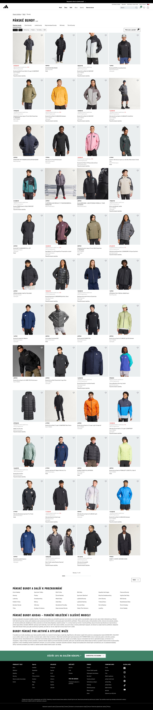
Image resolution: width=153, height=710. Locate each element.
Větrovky (36, 605)
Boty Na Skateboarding (105, 595)
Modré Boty (59, 598)
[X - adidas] (131, 677)
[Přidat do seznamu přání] (41, 35)
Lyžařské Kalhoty (81, 602)
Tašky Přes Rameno (82, 608)
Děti (71, 7)
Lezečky (101, 608)
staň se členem (142, 4)
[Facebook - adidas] (131, 668)
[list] (76, 25)
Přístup (108, 706)
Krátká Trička (16, 602)
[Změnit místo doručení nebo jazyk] (148, 4)
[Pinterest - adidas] (131, 681)
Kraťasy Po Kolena (39, 608)
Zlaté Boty (58, 602)
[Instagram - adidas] (131, 672)
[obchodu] (5, 7)
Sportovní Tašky (38, 592)
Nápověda (124, 4)
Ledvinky (15, 598)
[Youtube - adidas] (131, 690)
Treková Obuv (102, 602)
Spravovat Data (60, 706)
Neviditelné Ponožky (61, 605)
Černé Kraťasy (124, 605)
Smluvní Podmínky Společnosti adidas (96, 706)
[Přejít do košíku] (148, 8)
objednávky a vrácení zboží (132, 4)
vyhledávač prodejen (116, 4)
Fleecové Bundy (124, 592)
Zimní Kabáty (16, 592)
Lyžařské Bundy (81, 598)
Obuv (76, 7)
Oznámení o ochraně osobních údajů (78, 706)
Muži (60, 7)
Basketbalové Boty (125, 602)
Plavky (36, 595)
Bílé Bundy (123, 598)
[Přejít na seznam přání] (144, 8)
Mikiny (36, 602)
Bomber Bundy (17, 605)
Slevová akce (90, 7)
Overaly (15, 595)
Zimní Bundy (102, 598)
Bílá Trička (59, 592)
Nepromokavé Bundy (61, 608)
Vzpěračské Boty (124, 595)
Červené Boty (80, 605)
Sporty (82, 7)
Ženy (65, 7)
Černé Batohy (102, 605)
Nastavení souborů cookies (49, 706)
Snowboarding (38, 598)
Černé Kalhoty (60, 595)
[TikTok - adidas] (131, 685)
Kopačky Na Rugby (104, 592)
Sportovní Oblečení (82, 595)
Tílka (14, 608)
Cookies (66, 706)
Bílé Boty (79, 592)
